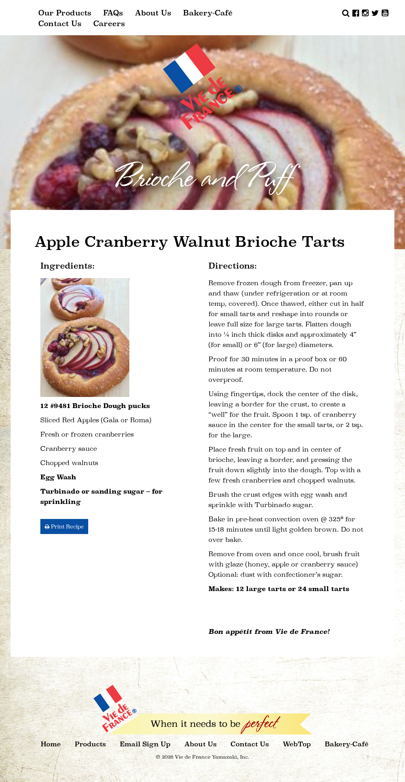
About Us (153, 13)
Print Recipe (66, 526)
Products (90, 744)
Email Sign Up (145, 744)
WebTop (297, 744)
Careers (109, 23)
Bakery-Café (208, 13)
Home (51, 744)
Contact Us (59, 23)
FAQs (113, 13)
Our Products (64, 13)
